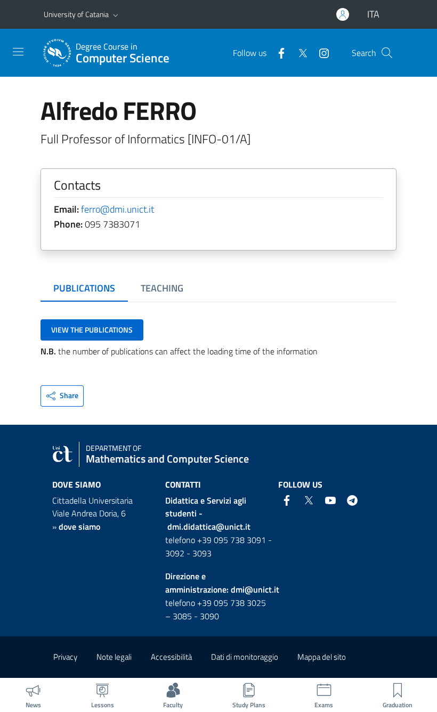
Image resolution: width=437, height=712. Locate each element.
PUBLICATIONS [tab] (84, 288)
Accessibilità (171, 657)
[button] (115, 14)
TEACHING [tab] (162, 288)
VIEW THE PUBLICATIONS (92, 329)
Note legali (114, 657)
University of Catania (76, 14)
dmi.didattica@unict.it (208, 526)
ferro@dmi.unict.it (117, 209)
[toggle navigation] (18, 51)
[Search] (387, 52)
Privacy (65, 657)
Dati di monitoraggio (244, 657)
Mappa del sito (321, 657)
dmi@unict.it (255, 589)
